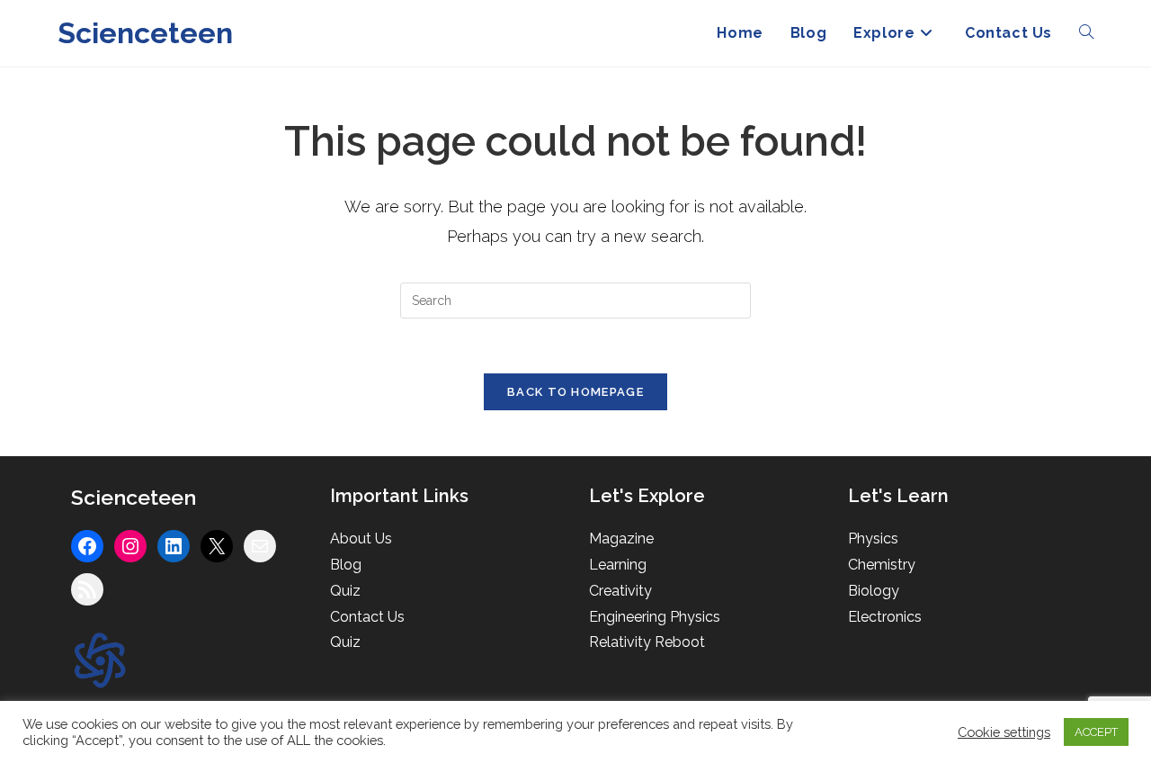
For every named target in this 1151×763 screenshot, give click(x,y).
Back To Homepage (575, 392)
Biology (873, 590)
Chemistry (881, 564)
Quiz (345, 590)
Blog (345, 564)
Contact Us (367, 616)
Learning (618, 564)
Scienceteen (145, 32)
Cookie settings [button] (1004, 732)
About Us (361, 538)
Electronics (885, 616)
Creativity (620, 590)
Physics (873, 538)
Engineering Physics (654, 616)
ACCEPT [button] (1096, 732)
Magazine (621, 538)
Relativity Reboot (647, 642)
